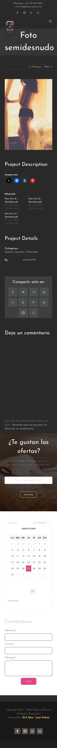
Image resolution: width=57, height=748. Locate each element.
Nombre (10, 630)
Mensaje (10, 657)
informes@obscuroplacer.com (28, 7)
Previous (36, 66)
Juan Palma (42, 717)
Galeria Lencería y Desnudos (21, 252)
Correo (9, 644)
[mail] (40, 731)
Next (47, 66)
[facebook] (17, 731)
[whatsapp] (32, 731)
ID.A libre (27, 717)
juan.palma (29, 259)
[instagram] (25, 731)
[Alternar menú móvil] (50, 21)
